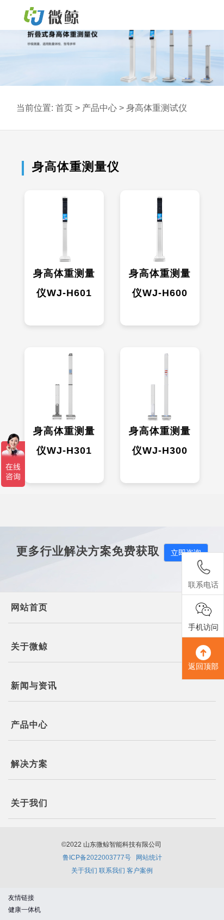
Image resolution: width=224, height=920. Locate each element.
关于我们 (84, 870)
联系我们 (112, 870)
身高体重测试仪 (156, 107)
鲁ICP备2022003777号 (97, 857)
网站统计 (149, 857)
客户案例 (140, 870)
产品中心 (99, 107)
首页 (64, 107)
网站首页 (29, 607)
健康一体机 (24, 909)
